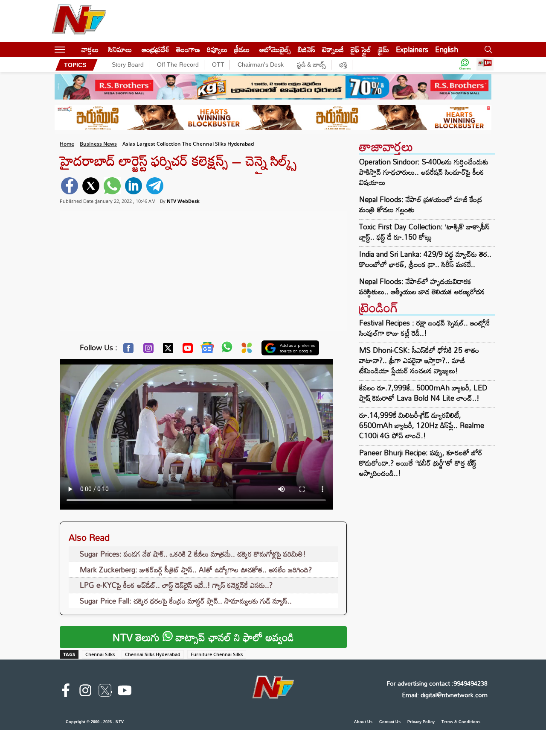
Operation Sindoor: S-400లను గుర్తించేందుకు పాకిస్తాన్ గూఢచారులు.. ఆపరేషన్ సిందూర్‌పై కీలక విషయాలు (423, 172)
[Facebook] (128, 350)
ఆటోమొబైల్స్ (275, 49)
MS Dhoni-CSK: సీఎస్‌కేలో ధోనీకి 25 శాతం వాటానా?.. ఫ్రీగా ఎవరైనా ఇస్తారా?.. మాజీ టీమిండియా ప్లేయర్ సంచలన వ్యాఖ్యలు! (419, 360)
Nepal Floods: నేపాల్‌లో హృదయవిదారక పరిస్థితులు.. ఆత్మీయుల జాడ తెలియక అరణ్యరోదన (422, 286)
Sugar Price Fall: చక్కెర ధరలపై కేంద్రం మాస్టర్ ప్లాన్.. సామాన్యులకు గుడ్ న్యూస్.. (186, 601)
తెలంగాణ (188, 49)
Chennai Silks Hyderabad (152, 654)
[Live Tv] (485, 65)
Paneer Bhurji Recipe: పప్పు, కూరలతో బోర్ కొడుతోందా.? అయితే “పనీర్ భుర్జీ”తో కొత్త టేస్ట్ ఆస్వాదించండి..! (420, 463)
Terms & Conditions (460, 722)
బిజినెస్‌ (306, 49)
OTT (218, 64)
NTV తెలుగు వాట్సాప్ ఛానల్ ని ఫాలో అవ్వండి (203, 637)
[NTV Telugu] (79, 21)
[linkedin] (133, 185)
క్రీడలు (242, 49)
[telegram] (154, 185)
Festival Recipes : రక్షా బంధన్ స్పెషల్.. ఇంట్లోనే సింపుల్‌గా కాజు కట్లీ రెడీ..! (424, 328)
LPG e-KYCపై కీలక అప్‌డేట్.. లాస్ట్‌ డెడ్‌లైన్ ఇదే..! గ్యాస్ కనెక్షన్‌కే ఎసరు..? (176, 585)
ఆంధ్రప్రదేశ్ (155, 49)
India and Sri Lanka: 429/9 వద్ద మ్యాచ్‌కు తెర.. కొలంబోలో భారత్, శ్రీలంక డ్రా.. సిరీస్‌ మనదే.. (425, 259)
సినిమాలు (120, 49)
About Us (363, 722)
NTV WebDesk (183, 201)
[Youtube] (188, 350)
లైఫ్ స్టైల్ (361, 49)
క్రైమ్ (383, 49)
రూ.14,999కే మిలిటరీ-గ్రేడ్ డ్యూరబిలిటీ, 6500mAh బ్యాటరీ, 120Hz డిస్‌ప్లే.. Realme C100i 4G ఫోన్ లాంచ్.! (421, 425)
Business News (98, 143)
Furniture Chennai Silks (217, 654)
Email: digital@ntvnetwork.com (445, 695)
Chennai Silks (100, 654)
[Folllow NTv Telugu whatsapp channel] (465, 65)
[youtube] (124, 692)
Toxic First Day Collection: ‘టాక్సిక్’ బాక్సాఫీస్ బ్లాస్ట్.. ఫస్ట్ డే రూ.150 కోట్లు (424, 232)
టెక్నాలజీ (333, 49)
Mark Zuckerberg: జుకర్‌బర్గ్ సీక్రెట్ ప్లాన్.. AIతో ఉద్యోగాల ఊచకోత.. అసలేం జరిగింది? (196, 570)
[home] (73, 49)
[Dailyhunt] (246, 350)
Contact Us (390, 722)
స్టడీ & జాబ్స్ (311, 64)
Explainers (412, 49)
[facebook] (69, 185)
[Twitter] (168, 350)
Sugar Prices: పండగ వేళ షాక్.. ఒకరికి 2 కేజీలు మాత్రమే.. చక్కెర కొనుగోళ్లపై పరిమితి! (193, 554)
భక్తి (343, 64)
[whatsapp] (112, 185)
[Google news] (207, 349)
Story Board (128, 64)
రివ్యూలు (217, 49)
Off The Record (178, 64)
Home (67, 143)
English (446, 49)
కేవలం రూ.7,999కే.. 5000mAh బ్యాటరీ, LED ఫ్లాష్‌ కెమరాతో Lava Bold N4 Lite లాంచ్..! (423, 393)
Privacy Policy (421, 722)
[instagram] (85, 692)
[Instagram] (148, 350)
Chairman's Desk (261, 64)
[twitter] (90, 185)
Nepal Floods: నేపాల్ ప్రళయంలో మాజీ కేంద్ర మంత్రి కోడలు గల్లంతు (420, 204)
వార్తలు (90, 49)
